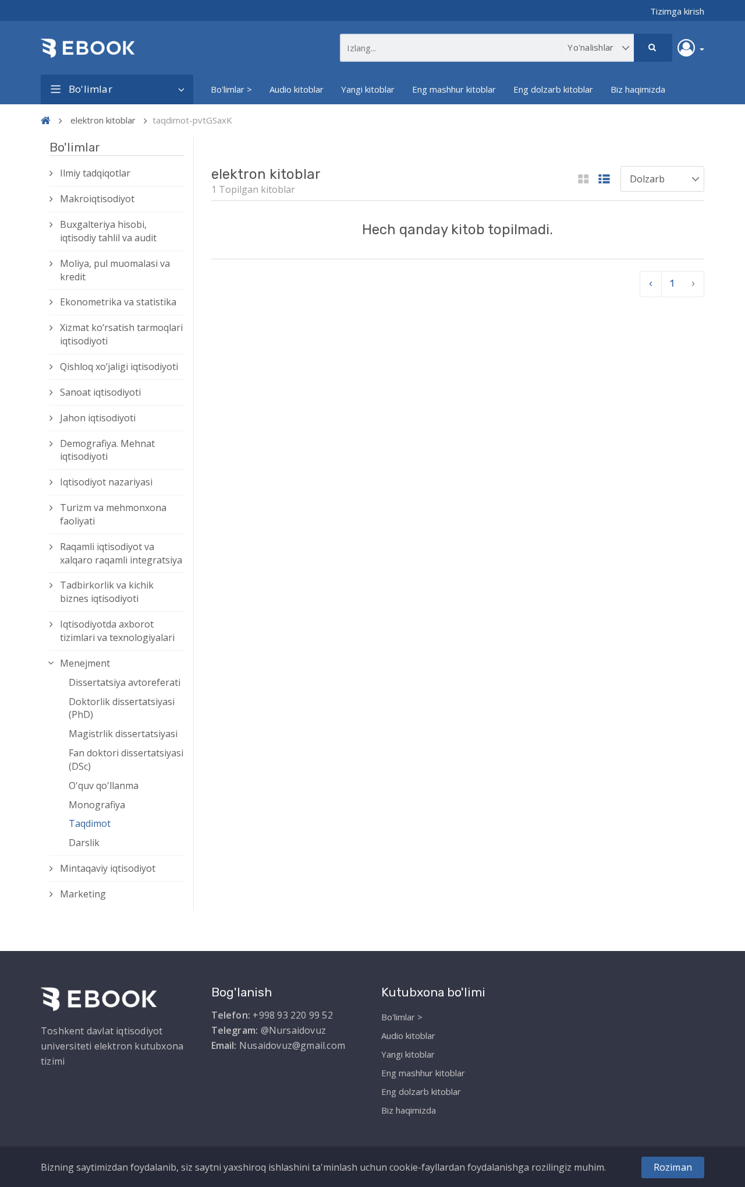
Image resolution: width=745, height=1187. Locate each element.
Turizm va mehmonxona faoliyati (113, 514)
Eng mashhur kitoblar (454, 89)
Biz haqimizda (638, 89)
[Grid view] (583, 179)
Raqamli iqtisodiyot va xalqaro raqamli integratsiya (121, 553)
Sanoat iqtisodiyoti (100, 392)
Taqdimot (90, 823)
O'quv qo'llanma (104, 785)
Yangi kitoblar (368, 89)
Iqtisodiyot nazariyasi (106, 481)
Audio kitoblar (296, 89)
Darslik (84, 842)
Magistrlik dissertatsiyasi (123, 733)
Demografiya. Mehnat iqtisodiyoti (107, 450)
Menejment (85, 663)
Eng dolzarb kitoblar (553, 89)
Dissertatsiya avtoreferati (124, 682)
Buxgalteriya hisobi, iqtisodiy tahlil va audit (108, 231)
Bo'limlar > (231, 89)
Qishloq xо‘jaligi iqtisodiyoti (119, 366)
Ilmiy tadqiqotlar (95, 173)
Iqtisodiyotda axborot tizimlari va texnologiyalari (117, 631)
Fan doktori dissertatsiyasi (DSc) (126, 759)
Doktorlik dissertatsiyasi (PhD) (122, 708)
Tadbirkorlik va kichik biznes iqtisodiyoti (107, 592)
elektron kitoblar (103, 120)
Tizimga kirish (677, 11)
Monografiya (97, 804)
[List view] (604, 179)
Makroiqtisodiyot (97, 198)
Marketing (83, 893)
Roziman (673, 1167)
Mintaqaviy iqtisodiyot (107, 868)
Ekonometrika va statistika (118, 301)
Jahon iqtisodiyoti (98, 417)
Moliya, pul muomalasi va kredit (115, 270)
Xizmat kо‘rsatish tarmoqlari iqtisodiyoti (121, 334)
